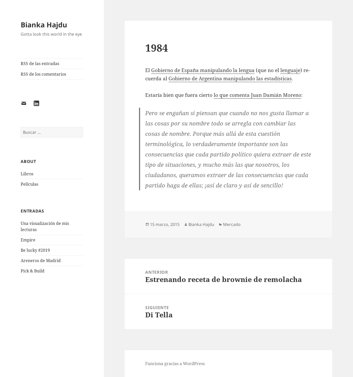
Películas (29, 184)
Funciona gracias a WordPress (175, 363)
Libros (27, 174)
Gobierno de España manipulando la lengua (203, 70)
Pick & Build (32, 271)
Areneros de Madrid (41, 260)
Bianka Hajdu (44, 24)
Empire (28, 240)
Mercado (232, 224)
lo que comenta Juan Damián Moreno (257, 95)
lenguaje (290, 70)
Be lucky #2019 (35, 250)
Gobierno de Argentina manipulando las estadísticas (230, 78)
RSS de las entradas (40, 63)
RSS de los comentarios (43, 74)
